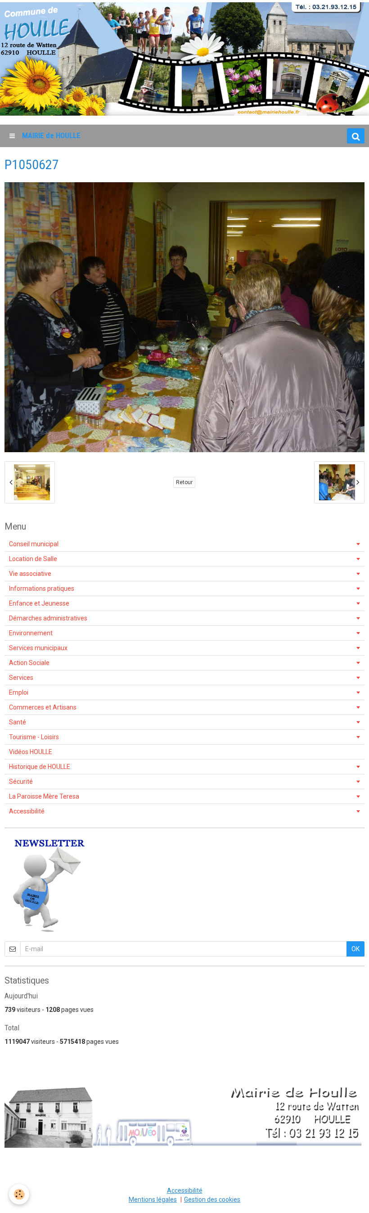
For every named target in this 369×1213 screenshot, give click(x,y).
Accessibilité (27, 811)
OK (355, 948)
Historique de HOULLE (39, 766)
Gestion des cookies (212, 1199)
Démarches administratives (48, 618)
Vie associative (30, 573)
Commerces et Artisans (42, 707)
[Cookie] (19, 1194)
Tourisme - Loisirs (34, 737)
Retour (184, 482)
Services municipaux (38, 647)
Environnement (31, 633)
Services (21, 677)
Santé (17, 722)
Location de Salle (33, 558)
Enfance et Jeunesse (39, 603)
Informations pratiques (41, 588)
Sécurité (21, 781)
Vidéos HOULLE (30, 751)
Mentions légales (153, 1199)
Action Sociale (29, 662)
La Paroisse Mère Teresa (44, 796)
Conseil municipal (33, 544)
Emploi (18, 692)
